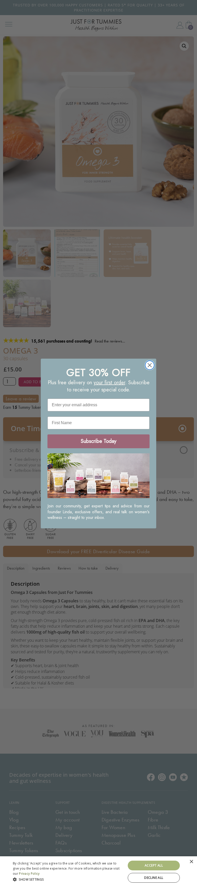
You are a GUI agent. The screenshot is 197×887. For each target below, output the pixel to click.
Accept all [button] (154, 865)
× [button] (191, 862)
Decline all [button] (153, 877)
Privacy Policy (29, 873)
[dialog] (98, 871)
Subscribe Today (98, 441)
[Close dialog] (149, 365)
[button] (68, 879)
